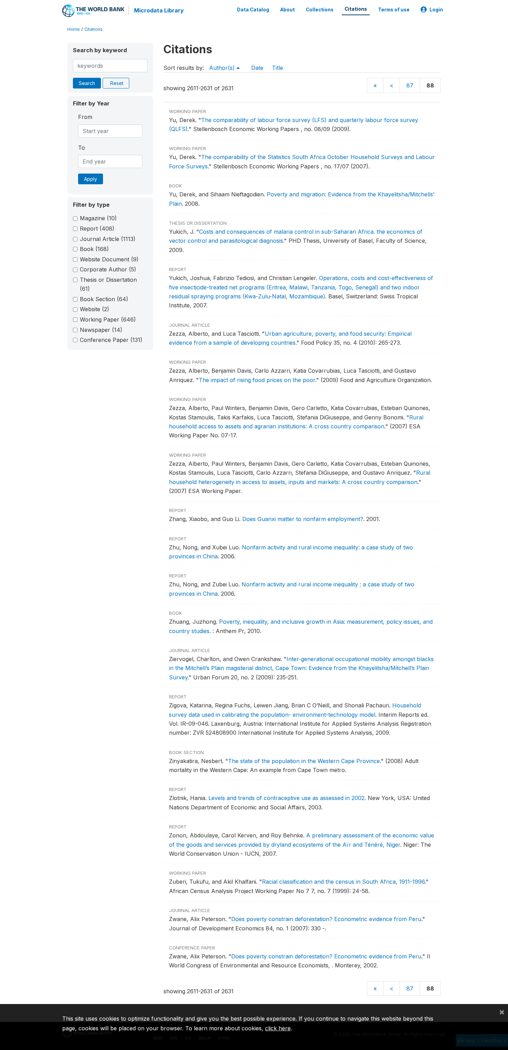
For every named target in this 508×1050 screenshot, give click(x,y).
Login (436, 9)
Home (73, 29)
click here (278, 1028)
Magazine (98, 218)
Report (97, 228)
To (81, 147)
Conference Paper (111, 339)
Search (87, 83)
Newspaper (101, 329)
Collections (319, 9)
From (85, 116)
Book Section (104, 299)
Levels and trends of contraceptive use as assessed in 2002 (286, 798)
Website (94, 309)
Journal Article (107, 238)
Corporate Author (108, 269)
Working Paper (108, 319)
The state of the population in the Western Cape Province (304, 761)
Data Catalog (253, 9)
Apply (90, 179)
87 (409, 85)
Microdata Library (159, 10)
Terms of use (394, 9)
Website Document (109, 259)
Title (277, 67)
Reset (116, 83)
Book (94, 248)
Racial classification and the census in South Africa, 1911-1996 (343, 881)
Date (257, 67)
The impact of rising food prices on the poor (257, 380)
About (287, 9)
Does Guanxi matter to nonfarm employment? (302, 518)
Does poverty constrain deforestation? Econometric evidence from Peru (326, 919)
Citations (356, 9)
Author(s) (222, 67)
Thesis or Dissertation (108, 284)
